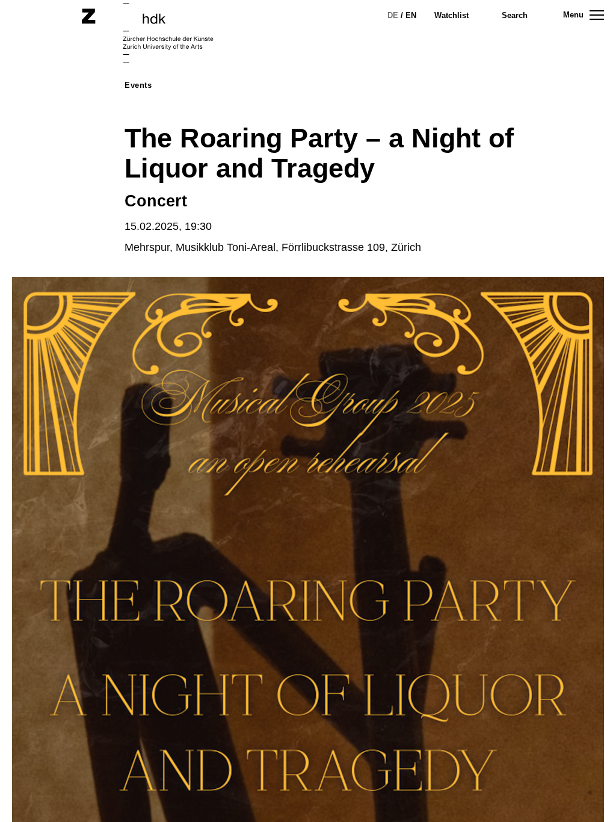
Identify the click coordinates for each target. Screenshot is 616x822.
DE (392, 15)
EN (410, 15)
